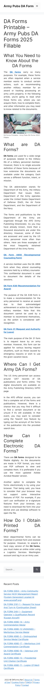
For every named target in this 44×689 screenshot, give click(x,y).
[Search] (36, 570)
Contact (25, 685)
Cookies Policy (18, 682)
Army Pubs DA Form (19, 6)
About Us (29, 680)
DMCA (29, 682)
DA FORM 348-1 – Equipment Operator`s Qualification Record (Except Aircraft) (19, 614)
